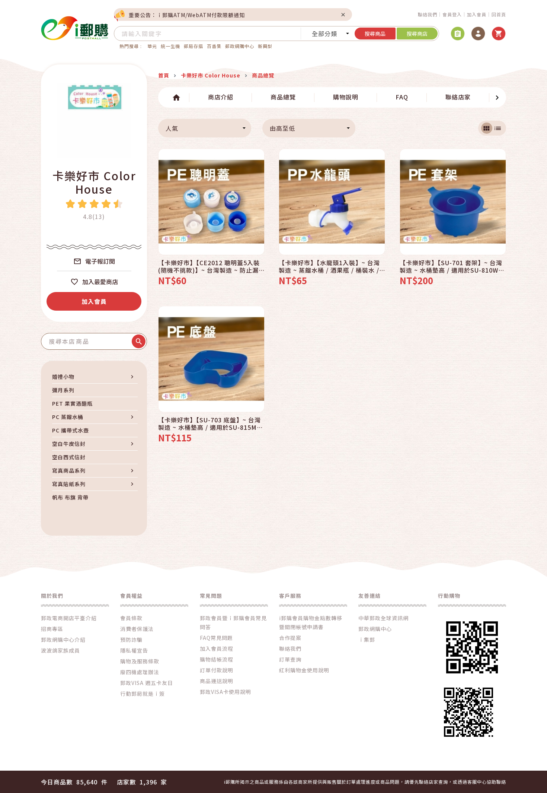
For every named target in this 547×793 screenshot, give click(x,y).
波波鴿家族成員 (60, 650)
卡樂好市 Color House (94, 182)
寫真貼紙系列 (69, 484)
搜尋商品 (375, 33)
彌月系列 (63, 390)
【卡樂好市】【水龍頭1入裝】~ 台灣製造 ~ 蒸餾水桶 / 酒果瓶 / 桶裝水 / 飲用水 (329, 266)
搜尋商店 (417, 33)
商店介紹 (220, 96)
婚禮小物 (63, 376)
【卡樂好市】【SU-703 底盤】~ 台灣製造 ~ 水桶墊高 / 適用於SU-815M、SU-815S (210, 423)
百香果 (214, 46)
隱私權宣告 (134, 650)
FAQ (402, 96)
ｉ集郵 (366, 639)
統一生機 (170, 46)
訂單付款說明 (216, 670)
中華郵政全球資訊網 (383, 618)
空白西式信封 (69, 457)
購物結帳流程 (216, 659)
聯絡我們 (427, 14)
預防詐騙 (131, 639)
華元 (152, 46)
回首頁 (499, 14)
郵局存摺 (193, 46)
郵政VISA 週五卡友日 (146, 682)
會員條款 (131, 618)
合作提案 (290, 637)
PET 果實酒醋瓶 (72, 403)
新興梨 (265, 46)
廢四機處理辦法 (139, 672)
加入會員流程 (216, 648)
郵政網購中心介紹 (63, 639)
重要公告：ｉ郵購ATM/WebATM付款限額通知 (187, 15)
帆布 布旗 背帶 (70, 497)
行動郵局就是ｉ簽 (142, 693)
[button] (167, 97)
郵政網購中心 (239, 46)
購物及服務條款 (139, 661)
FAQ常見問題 (216, 637)
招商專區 (52, 628)
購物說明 (345, 96)
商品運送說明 (216, 681)
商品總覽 (283, 96)
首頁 (163, 75)
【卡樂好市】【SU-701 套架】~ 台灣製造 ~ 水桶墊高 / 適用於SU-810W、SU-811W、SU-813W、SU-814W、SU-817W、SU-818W (452, 266)
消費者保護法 (137, 628)
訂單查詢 (290, 659)
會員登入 (452, 14)
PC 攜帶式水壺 (70, 430)
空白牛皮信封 (69, 443)
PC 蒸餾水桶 (67, 417)
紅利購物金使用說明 (304, 670)
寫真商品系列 (69, 470)
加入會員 (476, 14)
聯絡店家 (458, 96)
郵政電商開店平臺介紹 (69, 618)
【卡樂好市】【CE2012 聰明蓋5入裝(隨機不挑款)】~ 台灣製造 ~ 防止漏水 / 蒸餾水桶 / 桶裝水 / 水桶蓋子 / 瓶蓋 (209, 266)
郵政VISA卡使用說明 (225, 691)
